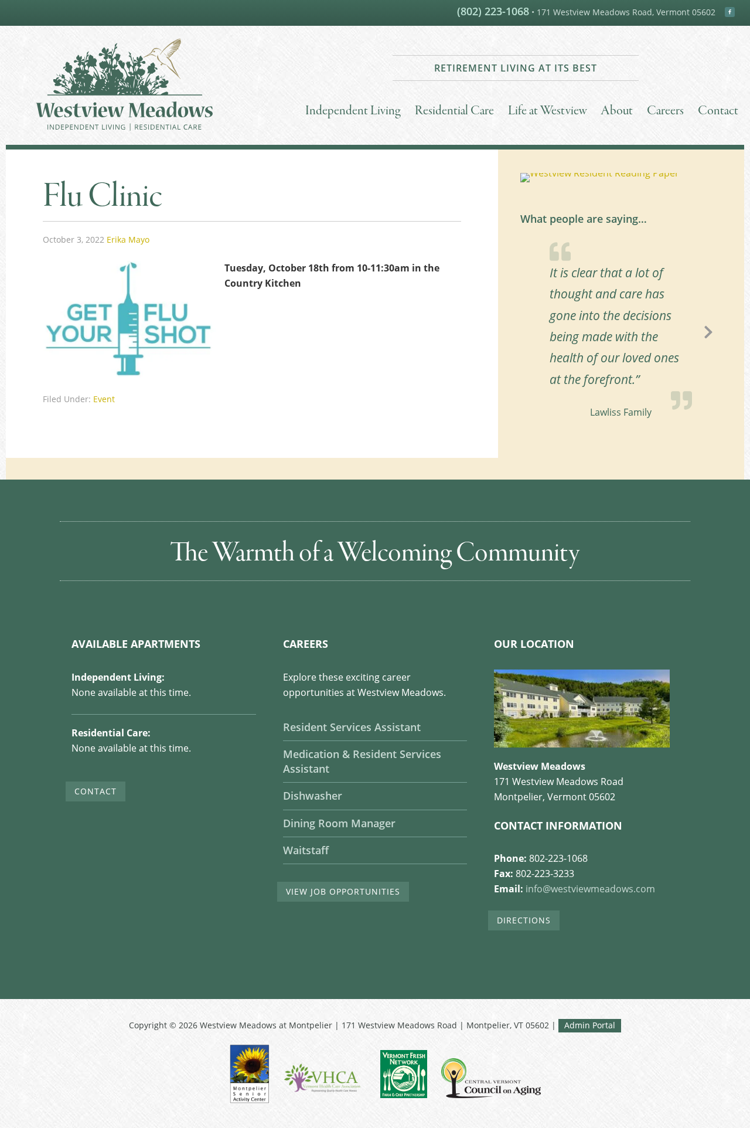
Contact (95, 791)
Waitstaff (306, 850)
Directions (524, 920)
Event (104, 399)
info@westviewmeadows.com (590, 888)
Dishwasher (312, 796)
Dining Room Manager (339, 823)
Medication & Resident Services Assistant (362, 761)
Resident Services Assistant (352, 727)
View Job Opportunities (343, 891)
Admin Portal (589, 1025)
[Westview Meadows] (124, 136)
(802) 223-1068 (493, 11)
